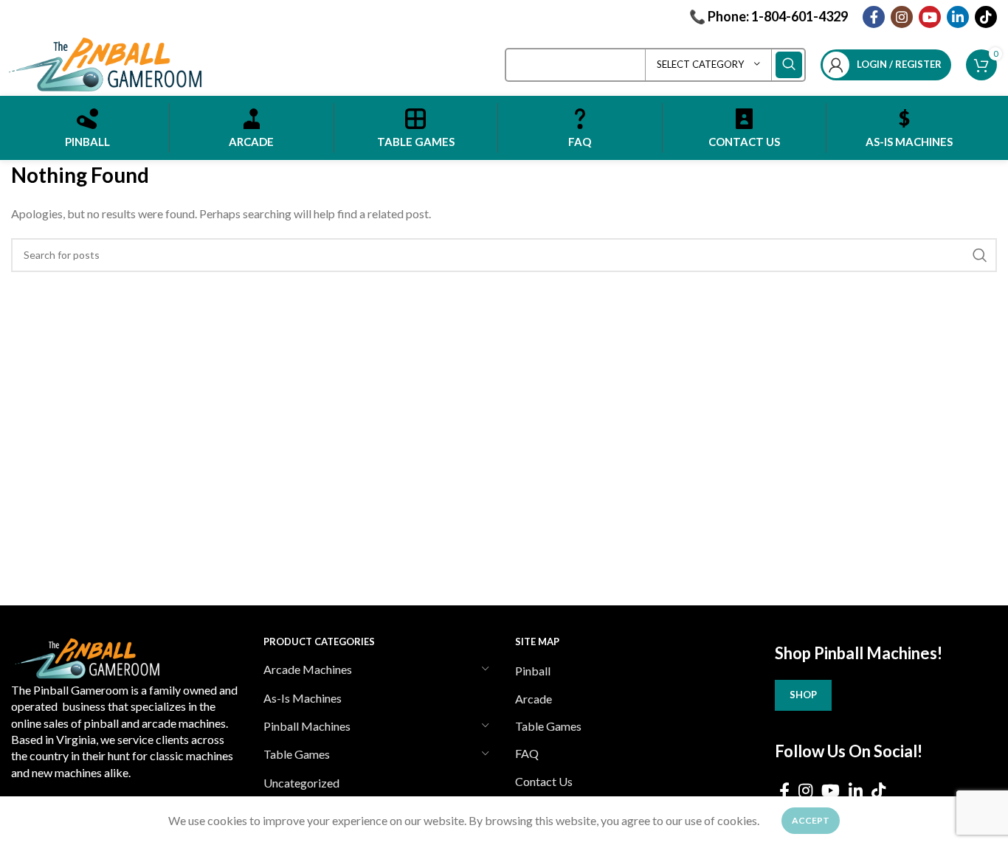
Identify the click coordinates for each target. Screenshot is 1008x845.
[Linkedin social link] (958, 17)
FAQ (527, 753)
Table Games (296, 754)
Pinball (532, 671)
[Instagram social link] (902, 17)
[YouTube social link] (930, 17)
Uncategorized (301, 783)
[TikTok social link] (986, 17)
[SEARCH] (789, 65)
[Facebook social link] (874, 17)
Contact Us (544, 781)
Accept (810, 820)
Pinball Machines (307, 726)
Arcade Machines (307, 669)
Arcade (533, 699)
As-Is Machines (302, 698)
